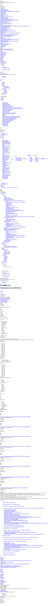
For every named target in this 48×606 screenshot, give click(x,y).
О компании (2, 574)
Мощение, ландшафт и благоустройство (12, 223)
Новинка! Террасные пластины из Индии (7, 562)
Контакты (5, 92)
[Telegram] (10, 285)
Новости (5, 89)
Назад (8, 201)
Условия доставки (3, 581)
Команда (5, 90)
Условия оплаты (6, 87)
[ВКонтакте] (1, 285)
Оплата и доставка (7, 251)
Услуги (5, 245)
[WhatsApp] (7, 285)
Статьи (1, 564)
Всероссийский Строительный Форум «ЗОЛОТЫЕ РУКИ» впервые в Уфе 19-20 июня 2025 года (15, 560)
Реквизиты (2, 582)
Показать (2, 411)
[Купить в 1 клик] (0, 414)
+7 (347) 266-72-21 (3, 62)
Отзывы (5, 91)
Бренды (1, 571)
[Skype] (8, 285)
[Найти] (1, 4)
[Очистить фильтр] (1, 410)
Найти (1, 599)
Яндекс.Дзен (4, 77)
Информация (2, 578)
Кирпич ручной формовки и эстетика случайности (8, 567)
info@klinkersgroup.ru (4, 73)
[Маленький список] (0, 303)
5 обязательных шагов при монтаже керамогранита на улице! (10, 565)
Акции (1, 569)
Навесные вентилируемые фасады (11, 231)
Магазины (2, 580)
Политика (2, 583)
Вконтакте (4, 76)
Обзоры (1, 584)
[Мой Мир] (3, 285)
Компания (5, 256)
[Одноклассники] (2, 285)
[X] (4, 285)
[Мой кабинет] (0, 181)
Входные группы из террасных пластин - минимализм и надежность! (11, 566)
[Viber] (6, 285)
